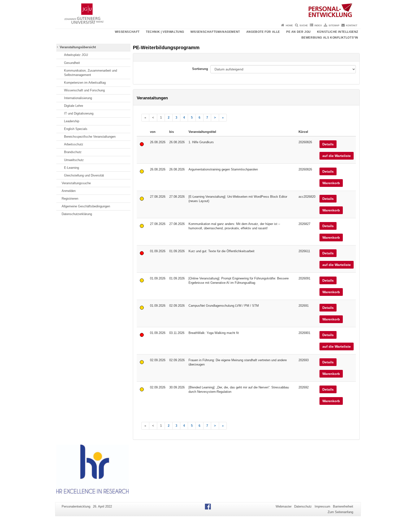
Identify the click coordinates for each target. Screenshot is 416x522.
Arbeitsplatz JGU (76, 55)
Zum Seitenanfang (340, 512)
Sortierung (200, 69)
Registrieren (70, 198)
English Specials (75, 129)
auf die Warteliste (336, 156)
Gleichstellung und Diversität (84, 175)
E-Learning (71, 167)
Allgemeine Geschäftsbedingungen (86, 206)
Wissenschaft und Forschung (84, 90)
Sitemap (334, 25)
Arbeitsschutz (73, 144)
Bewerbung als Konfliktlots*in (329, 37)
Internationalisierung (78, 98)
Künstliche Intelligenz (337, 32)
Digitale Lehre (73, 106)
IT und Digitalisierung (78, 113)
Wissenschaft (127, 32)
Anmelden (69, 191)
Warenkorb (331, 183)
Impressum (322, 506)
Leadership (71, 121)
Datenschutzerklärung (77, 214)
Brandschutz (73, 152)
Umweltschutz (74, 160)
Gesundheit (72, 63)
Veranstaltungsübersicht (78, 47)
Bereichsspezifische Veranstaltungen (90, 136)
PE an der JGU (298, 32)
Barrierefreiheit (343, 506)
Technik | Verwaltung (165, 32)
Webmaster (284, 506)
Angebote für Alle (263, 32)
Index (318, 25)
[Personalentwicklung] (208, 11)
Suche (303, 25)
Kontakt (351, 25)
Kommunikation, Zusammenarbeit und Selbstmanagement (90, 73)
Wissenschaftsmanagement (215, 32)
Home (289, 25)
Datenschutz (303, 506)
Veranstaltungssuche (76, 183)
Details (328, 144)
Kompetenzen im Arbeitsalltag (85, 82)
